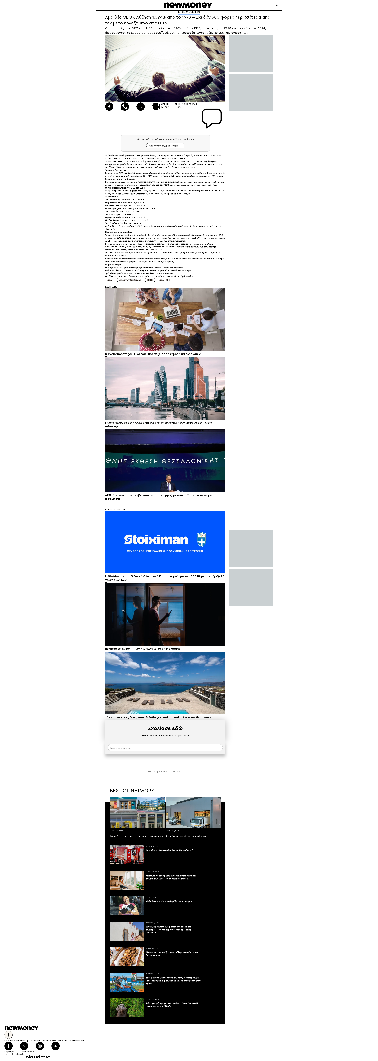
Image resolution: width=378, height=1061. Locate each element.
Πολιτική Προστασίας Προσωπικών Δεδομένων (40, 1040)
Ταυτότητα (68, 1040)
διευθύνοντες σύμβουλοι (120, 155)
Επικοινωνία (79, 1040)
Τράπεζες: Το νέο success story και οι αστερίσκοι (136, 836)
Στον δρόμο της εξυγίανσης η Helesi (186, 836)
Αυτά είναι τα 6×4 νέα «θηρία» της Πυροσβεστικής (170, 850)
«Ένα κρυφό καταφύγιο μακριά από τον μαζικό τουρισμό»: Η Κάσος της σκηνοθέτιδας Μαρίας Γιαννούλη (168, 929)
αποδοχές (198, 155)
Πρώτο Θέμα (187, 276)
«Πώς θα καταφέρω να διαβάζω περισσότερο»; (169, 901)
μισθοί (110, 279)
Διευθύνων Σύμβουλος (130, 279)
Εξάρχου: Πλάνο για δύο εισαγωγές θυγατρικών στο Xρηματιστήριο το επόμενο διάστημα (148, 270)
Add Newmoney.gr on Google (163, 145)
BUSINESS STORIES (189, 12)
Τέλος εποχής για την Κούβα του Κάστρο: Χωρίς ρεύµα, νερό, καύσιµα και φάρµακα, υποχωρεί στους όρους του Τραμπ (173, 980)
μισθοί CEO (164, 279)
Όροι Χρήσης (10, 1040)
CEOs (150, 279)
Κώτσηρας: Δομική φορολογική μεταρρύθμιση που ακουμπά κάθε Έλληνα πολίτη (144, 267)
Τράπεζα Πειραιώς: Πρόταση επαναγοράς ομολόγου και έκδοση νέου (139, 273)
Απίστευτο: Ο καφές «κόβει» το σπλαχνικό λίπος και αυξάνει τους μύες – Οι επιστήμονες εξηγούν (171, 877)
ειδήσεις (132, 276)
